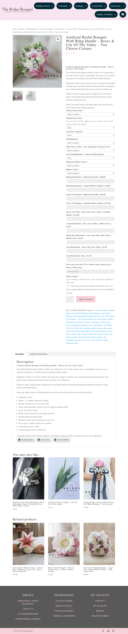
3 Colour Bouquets (101, 310)
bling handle (85, 331)
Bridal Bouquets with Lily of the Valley (91, 29)
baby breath (75, 331)
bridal (92, 331)
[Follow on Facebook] (103, 631)
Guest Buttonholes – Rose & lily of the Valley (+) (86, 247)
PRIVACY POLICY (64, 605)
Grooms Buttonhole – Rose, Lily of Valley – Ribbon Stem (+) (89, 225)
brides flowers (98, 334)
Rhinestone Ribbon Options (93, 328)
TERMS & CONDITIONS (64, 615)
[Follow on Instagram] (108, 631)
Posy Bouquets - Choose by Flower (66, 29)
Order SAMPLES (62, 440)
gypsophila (70, 340)
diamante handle (84, 337)
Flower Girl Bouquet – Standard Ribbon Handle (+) (88, 203)
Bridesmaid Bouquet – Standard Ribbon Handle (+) (88, 185)
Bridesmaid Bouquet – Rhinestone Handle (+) (86, 177)
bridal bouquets (101, 331)
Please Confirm (72, 276)
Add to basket (86, 299)
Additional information (38, 354)
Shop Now (21, 29)
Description (19, 354)
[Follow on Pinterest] (113, 631)
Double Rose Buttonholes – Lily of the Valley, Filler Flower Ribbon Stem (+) (88, 237)
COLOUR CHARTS (64, 600)
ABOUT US (28, 608)
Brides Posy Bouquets (47, 29)
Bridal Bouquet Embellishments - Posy (91, 313)
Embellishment (72, 139)
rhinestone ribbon (72, 343)
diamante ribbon (97, 337)
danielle (75, 337)
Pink (81, 328)
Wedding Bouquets (32, 29)
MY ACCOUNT (100, 605)
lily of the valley (88, 340)
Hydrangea (84, 325)
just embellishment (96, 325)
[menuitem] (44, 6)
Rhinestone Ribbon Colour (77, 161)
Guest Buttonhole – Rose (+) (79, 255)
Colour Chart (45, 440)
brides (79, 334)
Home (15, 29)
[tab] (20, 354)
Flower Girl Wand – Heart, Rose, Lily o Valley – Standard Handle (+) (88, 213)
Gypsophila (76, 325)
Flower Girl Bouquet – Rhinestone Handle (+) (86, 194)
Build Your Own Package (97, 319)
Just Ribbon (108, 325)
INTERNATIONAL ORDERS (27, 618)
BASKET (100, 610)
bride (74, 334)
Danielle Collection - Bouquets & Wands (91, 322)
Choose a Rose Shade (75, 110)
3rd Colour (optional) (74, 131)
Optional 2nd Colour (74, 118)
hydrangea (78, 340)
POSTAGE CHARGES (64, 610)
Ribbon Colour (72, 169)
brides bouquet (87, 334)
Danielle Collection (27, 440)
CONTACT (100, 600)
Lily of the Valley (72, 328)
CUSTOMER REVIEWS (28, 613)
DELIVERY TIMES (100, 615)
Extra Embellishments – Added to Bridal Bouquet (85, 154)
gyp (105, 337)
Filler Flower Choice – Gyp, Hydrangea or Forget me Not (88, 146)
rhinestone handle (102, 340)
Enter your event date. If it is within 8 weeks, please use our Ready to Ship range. (88, 266)
